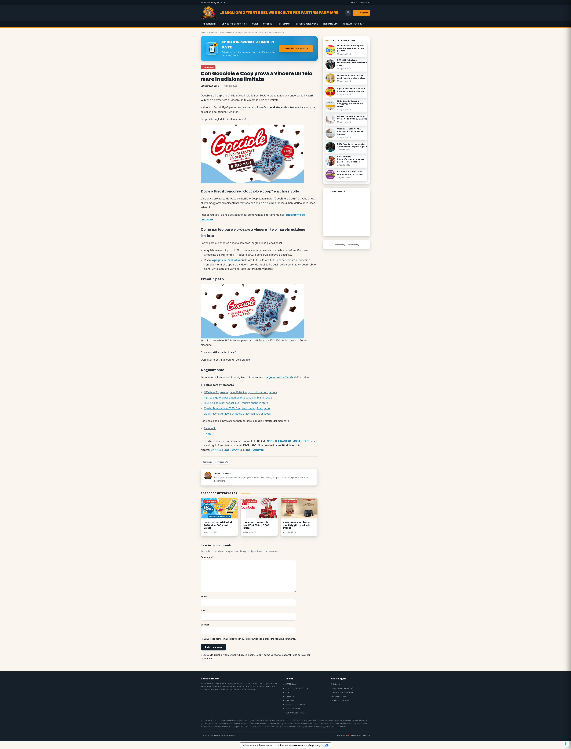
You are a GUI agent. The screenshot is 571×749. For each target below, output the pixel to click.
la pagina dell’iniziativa (226, 260)
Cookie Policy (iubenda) (342, 692)
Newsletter (365, 2)
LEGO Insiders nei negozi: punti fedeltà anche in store (236, 402)
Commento (207, 557)
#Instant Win (222, 462)
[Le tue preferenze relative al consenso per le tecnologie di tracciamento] (566, 744)
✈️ (361, 12)
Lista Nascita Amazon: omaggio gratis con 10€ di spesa (237, 413)
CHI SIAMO (284, 24)
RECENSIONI (209, 24)
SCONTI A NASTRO (279, 441)
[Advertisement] (344, 214)
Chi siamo (335, 684)
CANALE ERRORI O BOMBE (248, 449)
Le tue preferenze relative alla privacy (299, 745)
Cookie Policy (353, 245)
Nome (204, 596)
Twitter (208, 433)
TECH (306, 441)
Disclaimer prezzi (338, 696)
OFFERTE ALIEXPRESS (307, 24)
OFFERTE (267, 24)
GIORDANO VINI (330, 24)
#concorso (207, 462)
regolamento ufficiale (279, 377)
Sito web (205, 625)
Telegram (353, 2)
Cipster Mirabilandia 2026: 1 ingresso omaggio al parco (237, 408)
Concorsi (213, 33)
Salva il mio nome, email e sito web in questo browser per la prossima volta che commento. (250, 639)
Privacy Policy (339, 245)
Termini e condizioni (340, 700)
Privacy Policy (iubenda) (342, 688)
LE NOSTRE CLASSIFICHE (235, 24)
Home (203, 33)
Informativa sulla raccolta (257, 745)
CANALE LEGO (220, 449)
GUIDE (255, 24)
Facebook (210, 428)
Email (204, 610)
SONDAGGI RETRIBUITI (353, 24)
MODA (296, 441)
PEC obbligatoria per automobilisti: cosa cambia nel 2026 (238, 397)
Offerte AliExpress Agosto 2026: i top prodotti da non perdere (240, 392)
